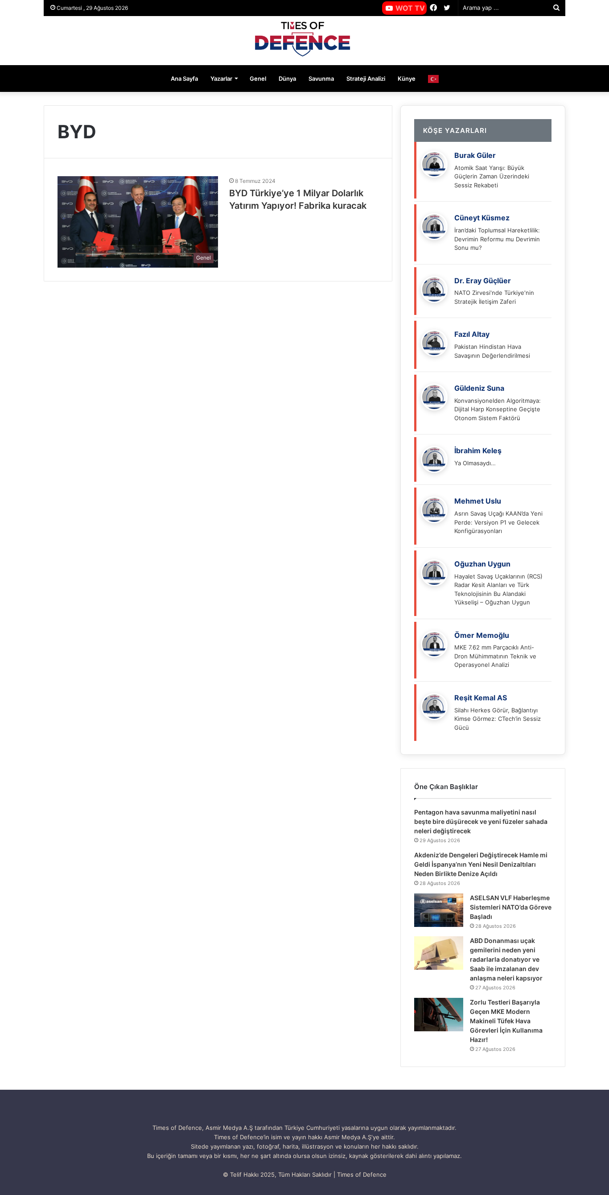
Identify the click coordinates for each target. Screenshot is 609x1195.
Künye (407, 78)
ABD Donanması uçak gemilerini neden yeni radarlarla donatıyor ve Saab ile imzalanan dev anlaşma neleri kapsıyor (506, 959)
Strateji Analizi (365, 78)
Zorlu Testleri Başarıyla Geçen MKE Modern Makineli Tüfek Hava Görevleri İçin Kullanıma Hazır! (506, 1020)
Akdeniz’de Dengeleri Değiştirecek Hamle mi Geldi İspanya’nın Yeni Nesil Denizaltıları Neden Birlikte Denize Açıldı (480, 864)
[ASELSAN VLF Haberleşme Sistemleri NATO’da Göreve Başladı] (438, 910)
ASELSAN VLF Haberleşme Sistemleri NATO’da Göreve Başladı (510, 907)
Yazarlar (221, 78)
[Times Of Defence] (304, 41)
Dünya (287, 78)
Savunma (321, 78)
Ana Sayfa (184, 78)
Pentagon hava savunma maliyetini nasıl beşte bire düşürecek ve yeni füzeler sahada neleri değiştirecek (480, 821)
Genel (258, 78)
